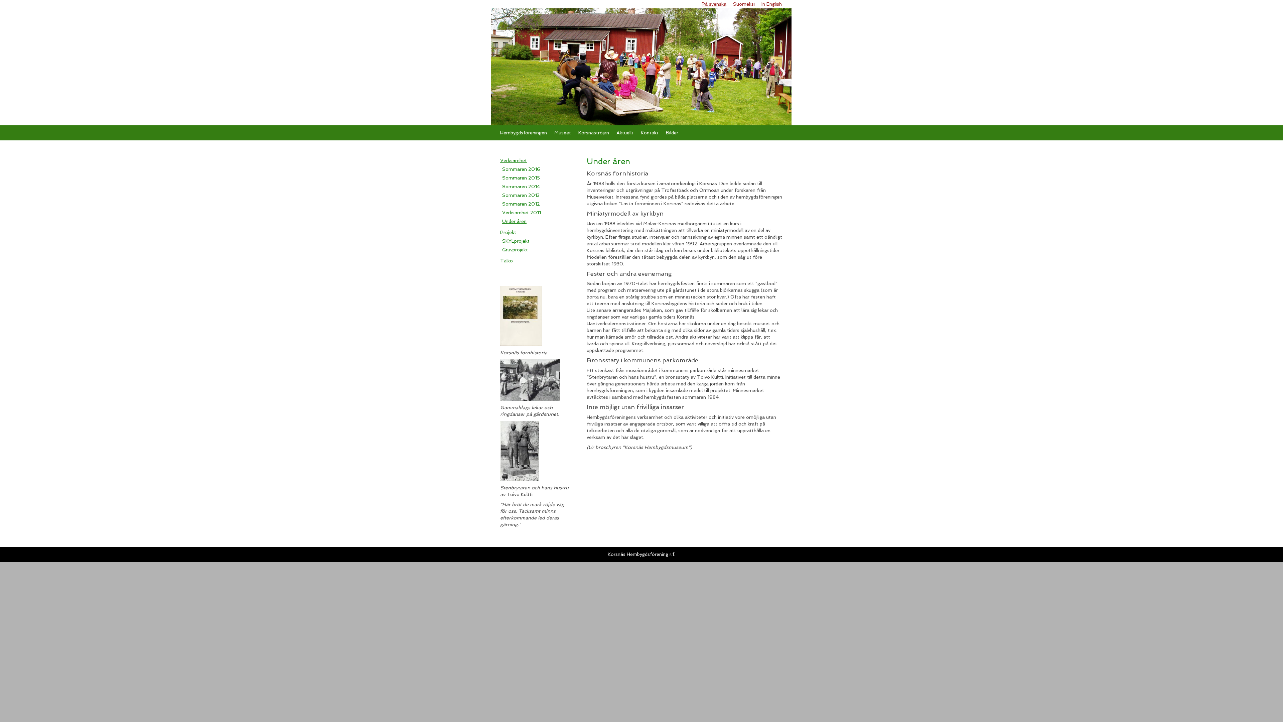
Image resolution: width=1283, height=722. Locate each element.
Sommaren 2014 (521, 186)
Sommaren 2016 (521, 169)
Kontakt (650, 132)
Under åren (514, 221)
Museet (562, 132)
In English (771, 4)
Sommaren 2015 (521, 177)
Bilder (672, 132)
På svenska (714, 4)
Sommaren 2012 (521, 204)
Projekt (508, 232)
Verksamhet (513, 160)
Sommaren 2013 (521, 195)
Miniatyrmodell (608, 213)
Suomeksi (744, 4)
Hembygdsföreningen (523, 132)
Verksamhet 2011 (521, 212)
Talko (506, 260)
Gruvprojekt (515, 249)
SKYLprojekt (516, 241)
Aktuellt (624, 132)
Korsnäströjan (593, 132)
